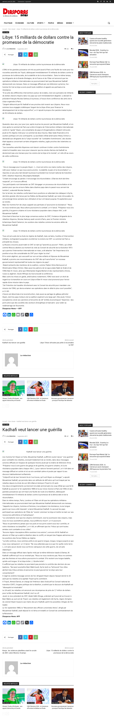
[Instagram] (104, 1)
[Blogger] (98, 1)
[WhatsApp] (36, 54)
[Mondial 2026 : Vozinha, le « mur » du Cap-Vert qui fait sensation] (83, 52)
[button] (109, 23)
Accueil (4, 29)
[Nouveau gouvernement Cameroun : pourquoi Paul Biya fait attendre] (62, 388)
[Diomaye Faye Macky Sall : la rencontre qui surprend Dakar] (83, 64)
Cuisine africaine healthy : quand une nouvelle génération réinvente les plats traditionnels (101, 41)
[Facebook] (101, 1)
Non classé (11, 29)
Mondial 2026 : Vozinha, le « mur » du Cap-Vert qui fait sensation (99, 52)
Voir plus (94, 84)
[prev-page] (3, 405)
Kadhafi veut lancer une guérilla (13, 343)
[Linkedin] (107, 1)
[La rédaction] (3, 49)
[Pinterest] (30, 54)
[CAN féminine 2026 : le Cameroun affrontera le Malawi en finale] (38, 388)
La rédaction (11, 49)
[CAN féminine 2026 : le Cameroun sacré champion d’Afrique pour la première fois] (83, 74)
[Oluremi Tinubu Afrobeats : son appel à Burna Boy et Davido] (13, 388)
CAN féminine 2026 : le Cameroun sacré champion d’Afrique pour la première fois (100, 74)
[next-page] (7, 405)
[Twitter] (110, 1)
